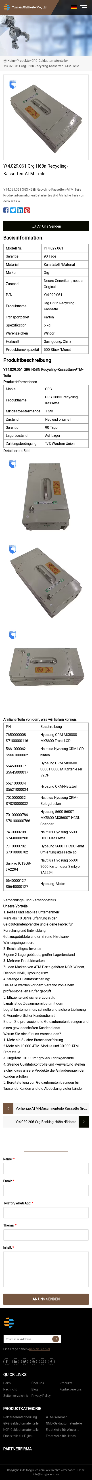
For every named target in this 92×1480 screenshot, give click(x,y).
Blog (34, 1389)
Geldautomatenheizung (20, 1417)
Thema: (10, 1225)
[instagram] (42, 1361)
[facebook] (6, 1361)
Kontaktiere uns (71, 1389)
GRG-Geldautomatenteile (49, 60)
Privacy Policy (41, 1395)
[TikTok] (51, 1361)
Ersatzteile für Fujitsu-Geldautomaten (18, 1436)
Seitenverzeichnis (16, 1395)
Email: (8, 1181)
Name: (9, 1159)
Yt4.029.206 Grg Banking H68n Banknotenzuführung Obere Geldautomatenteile (39, 1122)
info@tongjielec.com (46, 1474)
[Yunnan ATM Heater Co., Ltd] (25, 1322)
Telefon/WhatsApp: (18, 1203)
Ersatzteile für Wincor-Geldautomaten (61, 1430)
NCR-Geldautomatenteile (21, 1429)
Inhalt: (8, 1247)
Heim (11, 60)
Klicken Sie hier (39, 1349)
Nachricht (10, 1389)
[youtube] (33, 1361)
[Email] (55, 1339)
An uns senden (49, 226)
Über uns (37, 1383)
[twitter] (24, 1361)
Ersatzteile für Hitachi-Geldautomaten (61, 1436)
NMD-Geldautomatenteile (64, 1423)
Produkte (23, 60)
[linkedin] (15, 1361)
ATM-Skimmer (56, 1417)
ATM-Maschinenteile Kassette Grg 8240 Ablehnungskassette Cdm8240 (60, 1108)
